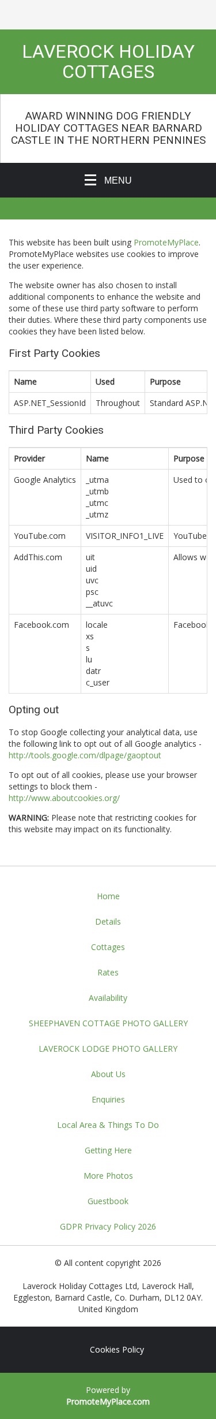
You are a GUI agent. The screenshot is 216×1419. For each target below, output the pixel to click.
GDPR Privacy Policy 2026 (108, 1226)
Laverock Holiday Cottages (108, 62)
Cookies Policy (117, 1349)
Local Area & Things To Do (108, 1124)
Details (108, 921)
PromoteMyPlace (166, 242)
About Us (108, 1073)
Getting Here (108, 1150)
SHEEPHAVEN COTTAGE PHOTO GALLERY (108, 1023)
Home (108, 896)
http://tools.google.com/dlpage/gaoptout (85, 755)
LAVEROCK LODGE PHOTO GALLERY (108, 1048)
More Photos (108, 1175)
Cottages (108, 946)
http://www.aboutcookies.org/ (64, 797)
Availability (108, 997)
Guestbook (108, 1200)
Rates (108, 972)
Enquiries (108, 1099)
